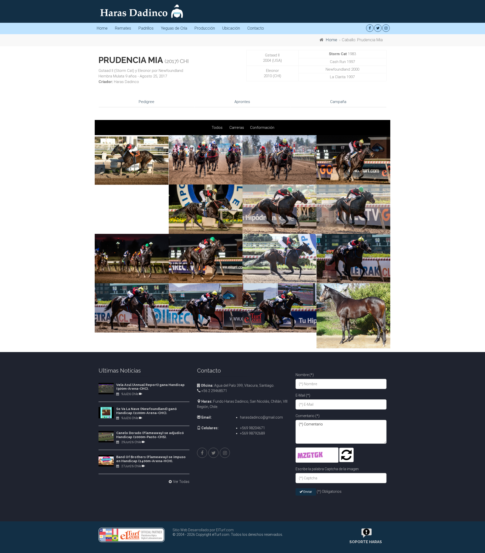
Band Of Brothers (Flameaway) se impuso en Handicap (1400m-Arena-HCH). (151, 459)
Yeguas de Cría (174, 28)
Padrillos (146, 28)
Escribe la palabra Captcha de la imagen (327, 469)
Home (102, 28)
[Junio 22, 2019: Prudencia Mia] (354, 315)
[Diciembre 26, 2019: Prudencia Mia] (354, 258)
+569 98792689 (252, 433)
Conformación (262, 127)
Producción (205, 28)
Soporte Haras (365, 542)
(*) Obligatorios (329, 491)
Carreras (236, 127)
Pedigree (146, 101)
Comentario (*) (308, 416)
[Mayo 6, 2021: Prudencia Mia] (132, 258)
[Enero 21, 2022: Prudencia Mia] (132, 160)
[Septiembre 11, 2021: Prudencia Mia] (206, 160)
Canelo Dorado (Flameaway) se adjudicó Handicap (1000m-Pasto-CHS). (150, 435)
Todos (217, 127)
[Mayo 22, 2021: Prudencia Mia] (280, 209)
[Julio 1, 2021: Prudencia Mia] (354, 160)
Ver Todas (181, 482)
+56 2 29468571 (214, 391)
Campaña (338, 101)
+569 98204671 (252, 428)
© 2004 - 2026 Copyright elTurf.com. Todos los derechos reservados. (228, 534)
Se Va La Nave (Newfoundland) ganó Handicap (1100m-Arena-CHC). (146, 411)
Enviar (307, 492)
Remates (123, 28)
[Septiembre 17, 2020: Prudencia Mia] (280, 258)
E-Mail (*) (303, 395)
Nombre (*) (305, 375)
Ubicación (231, 28)
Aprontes (242, 101)
